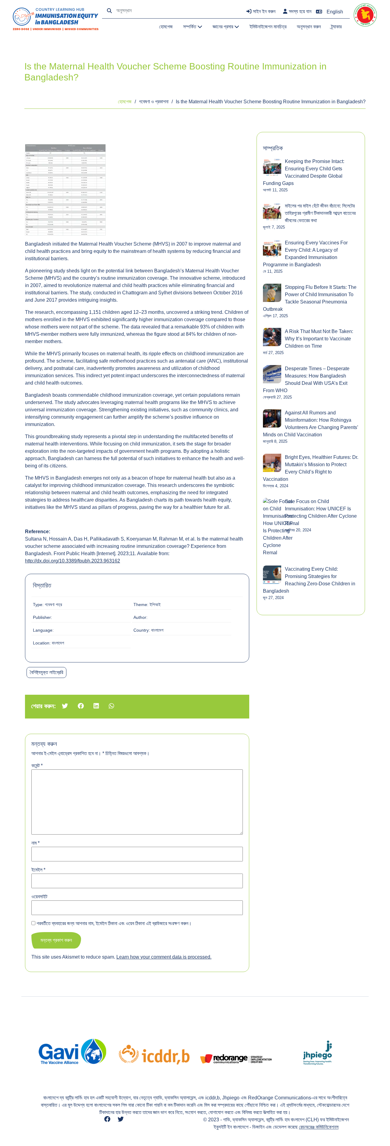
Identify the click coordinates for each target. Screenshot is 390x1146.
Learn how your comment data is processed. (163, 957)
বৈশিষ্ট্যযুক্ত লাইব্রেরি (46, 672)
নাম (35, 843)
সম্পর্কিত (190, 26)
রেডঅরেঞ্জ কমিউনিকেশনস (319, 1127)
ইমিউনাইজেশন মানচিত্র (268, 26)
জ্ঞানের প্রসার (223, 26)
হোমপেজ (166, 26)
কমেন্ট (37, 765)
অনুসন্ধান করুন (309, 26)
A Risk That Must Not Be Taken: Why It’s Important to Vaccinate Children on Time (319, 339)
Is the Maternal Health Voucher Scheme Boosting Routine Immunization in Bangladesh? (271, 101)
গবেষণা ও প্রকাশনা (153, 101)
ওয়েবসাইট (39, 896)
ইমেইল (38, 869)
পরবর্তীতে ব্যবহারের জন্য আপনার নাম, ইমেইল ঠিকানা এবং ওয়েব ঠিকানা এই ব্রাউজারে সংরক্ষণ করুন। (114, 923)
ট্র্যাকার (336, 26)
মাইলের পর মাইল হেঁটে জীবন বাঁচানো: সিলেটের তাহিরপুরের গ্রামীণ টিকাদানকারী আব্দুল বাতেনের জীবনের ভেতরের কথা (320, 213)
